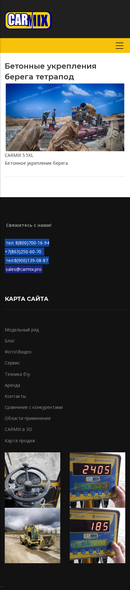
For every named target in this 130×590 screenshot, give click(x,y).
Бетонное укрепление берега (36, 163)
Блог (10, 341)
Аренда (12, 385)
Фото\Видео (18, 352)
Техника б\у (17, 374)
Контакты (15, 396)
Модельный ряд (22, 330)
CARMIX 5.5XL (19, 155)
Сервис (12, 363)
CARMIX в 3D (18, 429)
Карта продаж (20, 441)
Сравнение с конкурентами (34, 407)
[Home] (28, 19)
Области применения (27, 418)
